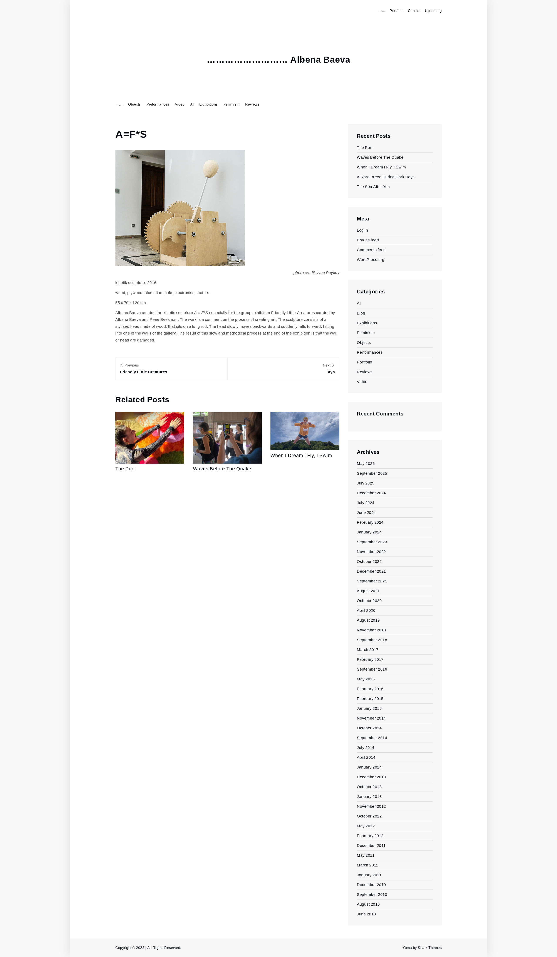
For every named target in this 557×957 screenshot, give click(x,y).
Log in (362, 230)
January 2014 (369, 767)
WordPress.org (370, 259)
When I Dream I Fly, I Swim (301, 455)
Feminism (231, 104)
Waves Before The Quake (222, 469)
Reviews (252, 104)
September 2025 (372, 473)
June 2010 (366, 914)
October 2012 (369, 816)
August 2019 (368, 620)
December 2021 (371, 571)
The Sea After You (373, 186)
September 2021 (372, 581)
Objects (134, 104)
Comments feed (371, 249)
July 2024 (365, 502)
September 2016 (372, 669)
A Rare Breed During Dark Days (386, 176)
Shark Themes (430, 947)
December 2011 (371, 845)
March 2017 (367, 649)
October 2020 (369, 600)
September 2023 (372, 541)
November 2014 (371, 718)
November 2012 (371, 806)
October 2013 (369, 786)
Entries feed (368, 239)
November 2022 (371, 551)
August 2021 (368, 590)
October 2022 (369, 561)
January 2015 (369, 708)
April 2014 (366, 757)
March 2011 (367, 865)
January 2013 (369, 796)
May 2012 (366, 825)
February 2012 (370, 835)
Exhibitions (208, 104)
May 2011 (365, 855)
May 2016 (366, 678)
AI (192, 104)
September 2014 (372, 737)
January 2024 (369, 532)
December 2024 (371, 492)
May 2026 (366, 463)
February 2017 (370, 659)
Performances (157, 104)
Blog (361, 313)
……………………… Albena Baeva (278, 60)
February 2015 (370, 698)
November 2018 (371, 629)
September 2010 (372, 894)
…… (381, 10)
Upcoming (433, 10)
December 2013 (371, 776)
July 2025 (365, 483)
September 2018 (372, 639)
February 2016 (370, 688)
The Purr (125, 469)
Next (329, 368)
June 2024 (366, 512)
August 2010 (368, 904)
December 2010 (371, 884)
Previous (143, 368)
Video (180, 104)
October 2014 (369, 727)
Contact (414, 10)
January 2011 (369, 874)
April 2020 (366, 610)
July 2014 (365, 747)
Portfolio (397, 10)
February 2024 (370, 522)
